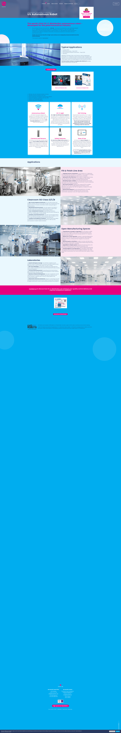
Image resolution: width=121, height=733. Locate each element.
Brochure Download (60, 314)
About (48, 3)
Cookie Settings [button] (112, 731)
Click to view (51, 69)
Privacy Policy (70, 709)
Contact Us (86, 17)
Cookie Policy (59, 709)
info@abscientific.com (118, 727)
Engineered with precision (58, 29)
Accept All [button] (117, 731)
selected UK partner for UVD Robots (63, 31)
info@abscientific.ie (67, 694)
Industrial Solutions (31, 12)
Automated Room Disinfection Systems (44, 12)
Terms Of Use (64, 709)
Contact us (33, 289)
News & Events (55, 3)
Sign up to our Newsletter (60, 706)
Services (61, 3)
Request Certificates (68, 3)
